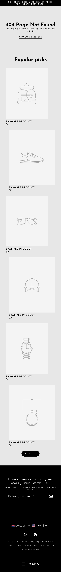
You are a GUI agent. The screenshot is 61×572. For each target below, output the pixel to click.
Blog (10, 542)
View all (30, 453)
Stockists (47, 542)
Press (10, 545)
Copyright (39, 545)
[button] (21, 525)
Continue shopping (30, 37)
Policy (50, 545)
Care (24, 542)
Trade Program (23, 545)
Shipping (34, 542)
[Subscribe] (50, 496)
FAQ (17, 542)
